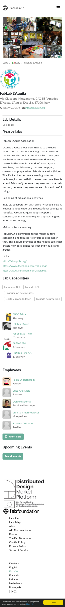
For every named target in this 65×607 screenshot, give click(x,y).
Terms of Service (18, 550)
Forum (13, 534)
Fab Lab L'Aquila (21, 324)
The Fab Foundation (20, 538)
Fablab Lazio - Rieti (22, 334)
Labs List (14, 518)
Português (15, 587)
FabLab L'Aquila (33, 62)
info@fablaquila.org (35, 108)
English (13, 567)
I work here (14, 436)
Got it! (53, 602)
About (12, 526)
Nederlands (15, 583)
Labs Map (14, 522)
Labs (5, 62)
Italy (17, 62)
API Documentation (20, 530)
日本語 (13, 591)
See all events (13, 456)
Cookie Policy (17, 542)
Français (14, 575)
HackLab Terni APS (22, 353)
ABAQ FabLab (20, 314)
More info (30, 604)
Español (13, 571)
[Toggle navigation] (58, 7)
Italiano (13, 579)
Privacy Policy (17, 546)
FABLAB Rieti (19, 343)
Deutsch (14, 563)
